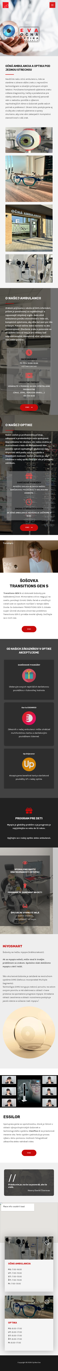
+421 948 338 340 (29, 366)
